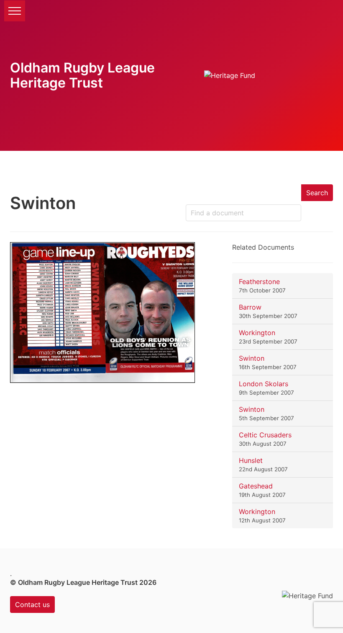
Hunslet (251, 460)
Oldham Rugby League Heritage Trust (82, 75)
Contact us (32, 604)
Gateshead (256, 486)
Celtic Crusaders (265, 435)
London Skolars (263, 384)
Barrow (250, 307)
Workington (257, 332)
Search (317, 193)
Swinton (251, 358)
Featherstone (259, 281)
